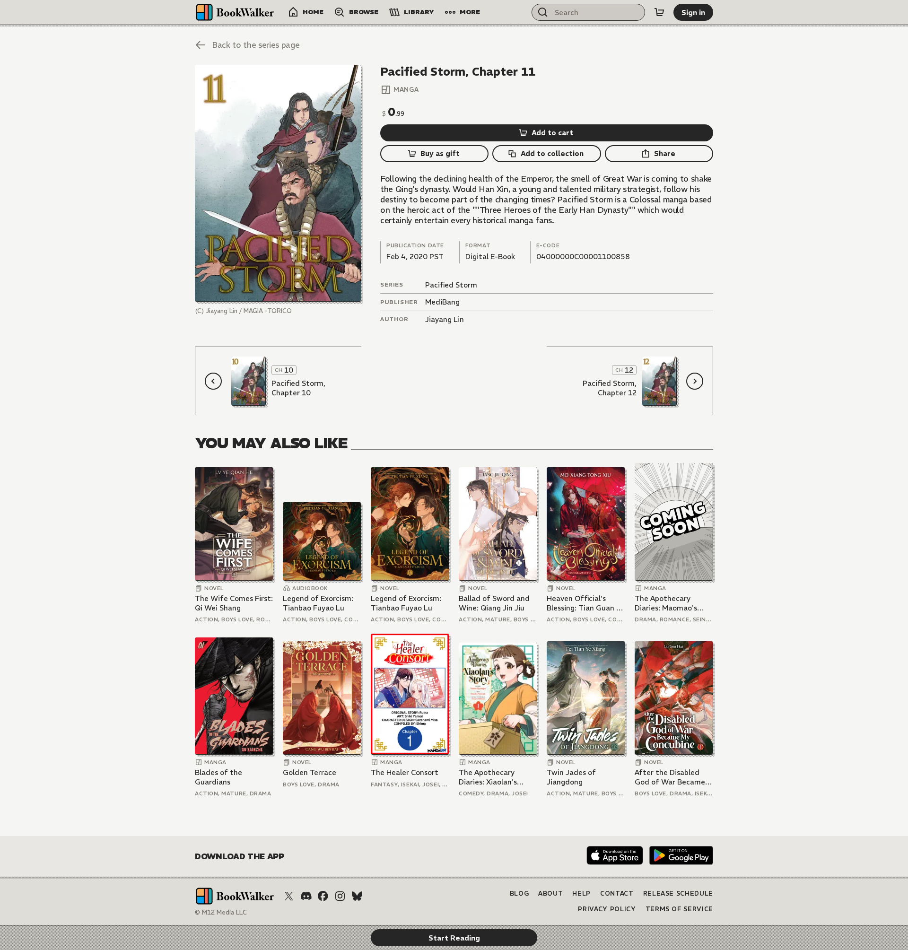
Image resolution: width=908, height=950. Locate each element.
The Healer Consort (404, 772)
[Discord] (306, 896)
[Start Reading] (278, 183)
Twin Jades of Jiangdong (571, 777)
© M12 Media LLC (221, 912)
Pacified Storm (451, 284)
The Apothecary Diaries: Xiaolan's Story (488, 777)
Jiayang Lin (444, 319)
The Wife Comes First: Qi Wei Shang (234, 603)
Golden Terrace (309, 772)
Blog (519, 893)
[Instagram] (340, 896)
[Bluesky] (357, 896)
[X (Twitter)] (289, 896)
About (550, 893)
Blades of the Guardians (218, 777)
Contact (617, 893)
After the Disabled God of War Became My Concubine (670, 777)
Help (581, 893)
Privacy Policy (607, 909)
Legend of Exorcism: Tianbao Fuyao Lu (318, 603)
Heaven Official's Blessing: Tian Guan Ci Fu (585, 603)
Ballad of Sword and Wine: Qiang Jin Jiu (494, 603)
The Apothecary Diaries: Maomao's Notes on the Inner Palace (667, 603)
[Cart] (659, 12)
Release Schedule (678, 893)
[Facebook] (323, 896)
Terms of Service (679, 909)
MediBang (442, 301)
